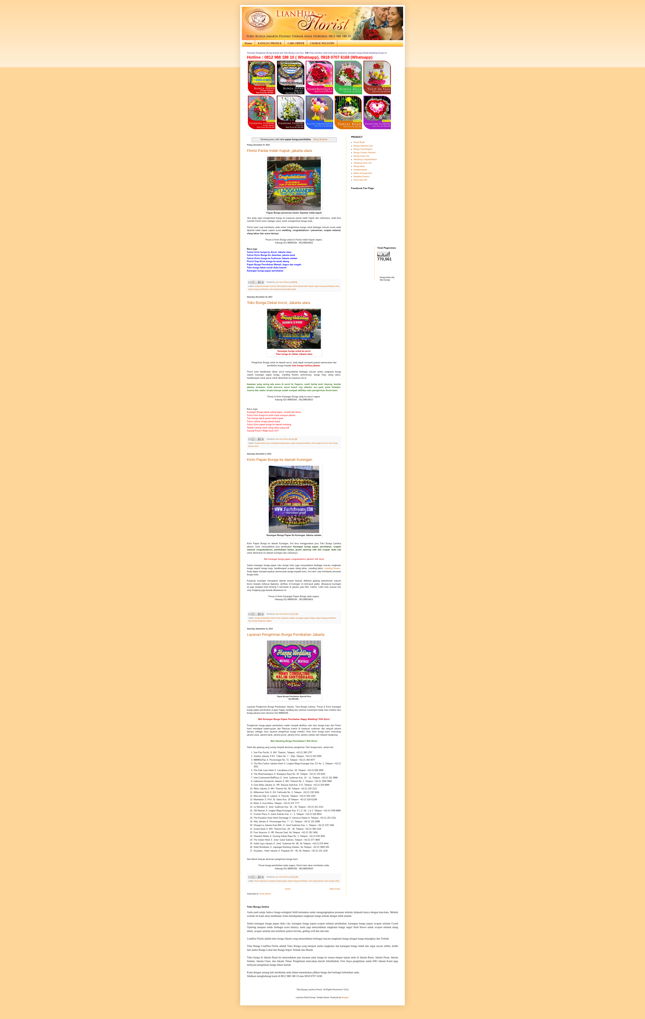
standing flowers (332, 568)
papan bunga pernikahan (258, 289)
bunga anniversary (262, 443)
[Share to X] (256, 282)
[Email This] (249, 282)
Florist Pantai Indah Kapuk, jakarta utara (279, 151)
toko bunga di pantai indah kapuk (282, 289)
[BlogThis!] (253, 282)
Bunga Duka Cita (361, 156)
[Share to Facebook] (259, 282)
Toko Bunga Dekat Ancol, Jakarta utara (278, 303)
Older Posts (335, 889)
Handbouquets (360, 170)
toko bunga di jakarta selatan (260, 621)
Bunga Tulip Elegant (363, 149)
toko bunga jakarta (316, 881)
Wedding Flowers (362, 176)
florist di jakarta (261, 881)
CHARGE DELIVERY (322, 43)
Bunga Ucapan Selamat (364, 152)
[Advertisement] (370, 291)
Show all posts (320, 139)
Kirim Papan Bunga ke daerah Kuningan (279, 459)
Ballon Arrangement (363, 173)
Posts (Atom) (265, 894)
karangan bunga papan (280, 443)
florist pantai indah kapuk (303, 286)
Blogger (345, 997)
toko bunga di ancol (320, 443)
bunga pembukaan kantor (265, 618)
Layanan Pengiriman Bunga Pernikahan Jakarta (285, 634)
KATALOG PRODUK (270, 43)
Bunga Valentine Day (363, 146)
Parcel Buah (359, 142)
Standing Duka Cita (362, 163)
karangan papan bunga (305, 618)
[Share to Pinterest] (262, 282)
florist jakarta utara (284, 286)
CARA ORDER (296, 43)
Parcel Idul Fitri (360, 180)
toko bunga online (332, 881)
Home (248, 43)
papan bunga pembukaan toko (326, 286)
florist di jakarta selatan (285, 618)
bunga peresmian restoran (265, 286)
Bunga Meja (359, 166)
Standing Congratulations (365, 159)
